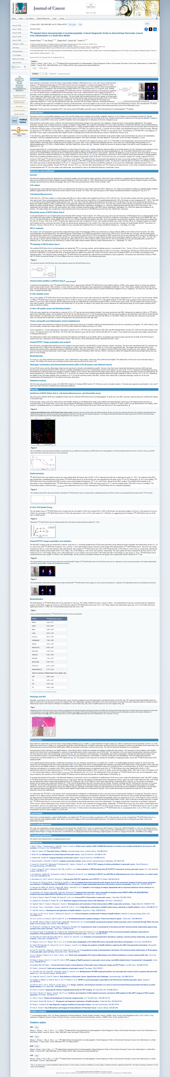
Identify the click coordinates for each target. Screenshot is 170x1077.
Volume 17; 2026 (18, 44)
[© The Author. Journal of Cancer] (137, 92)
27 (93, 154)
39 (156, 795)
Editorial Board (17, 51)
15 (154, 141)
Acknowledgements (19, 89)
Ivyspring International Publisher (90, 1071)
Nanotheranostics (19, 114)
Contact (61, 18)
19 (131, 149)
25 (128, 153)
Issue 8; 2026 (17, 25)
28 (69, 161)
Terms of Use (127, 1073)
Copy (34, 68)
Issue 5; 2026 (17, 36)
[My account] (156, 18)
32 (82, 744)
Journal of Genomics (19, 110)
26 (91, 154)
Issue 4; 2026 (17, 40)
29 (80, 744)
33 (116, 744)
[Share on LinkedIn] (155, 29)
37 (106, 763)
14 (143, 137)
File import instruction (64, 74)
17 (39, 146)
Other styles (43, 68)
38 (71, 764)
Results (19, 83)
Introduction (19, 78)
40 (31, 797)
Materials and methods (19, 81)
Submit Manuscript (43, 18)
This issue (72, 24)
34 (74, 754)
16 (90, 144)
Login (54, 18)
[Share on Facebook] (146, 29)
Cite (80, 24)
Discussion (19, 85)
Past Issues (16, 48)
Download (52, 74)
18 (42, 146)
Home (14, 18)
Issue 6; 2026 (17, 33)
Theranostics (19, 106)
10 (141, 137)
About (21, 18)
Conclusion (19, 87)
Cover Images (17, 55)
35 (72, 758)
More (52, 53)
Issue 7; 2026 (17, 29)
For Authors (30, 18)
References (19, 90)
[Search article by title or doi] (25, 67)
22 (133, 149)
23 (122, 151)
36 (74, 758)
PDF (147, 24)
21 (119, 151)
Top (19, 76)
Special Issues (17, 62)
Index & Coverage (18, 59)
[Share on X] (150, 29)
